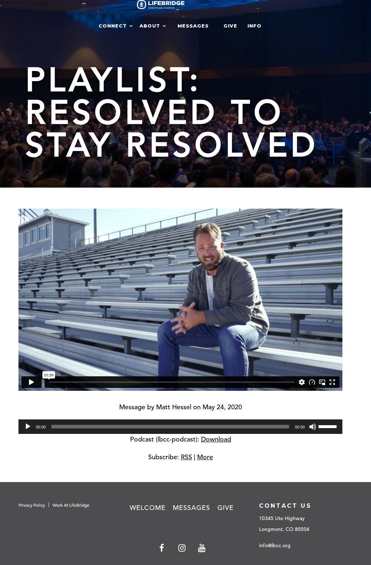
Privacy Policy (31, 505)
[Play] (28, 426)
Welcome (148, 507)
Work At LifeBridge (71, 505)
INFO (254, 26)
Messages (193, 26)
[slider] (328, 425)
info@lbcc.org (275, 545)
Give (230, 26)
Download (216, 439)
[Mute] (312, 426)
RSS (186, 457)
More (205, 457)
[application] (180, 426)
